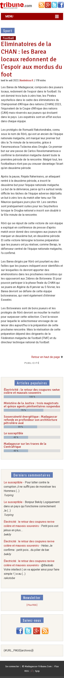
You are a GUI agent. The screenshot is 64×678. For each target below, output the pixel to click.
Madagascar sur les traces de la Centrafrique (25, 445)
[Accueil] (16, 8)
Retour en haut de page (46, 357)
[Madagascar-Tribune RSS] (45, 633)
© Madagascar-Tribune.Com (37, 666)
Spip (37, 671)
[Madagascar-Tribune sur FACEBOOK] (19, 633)
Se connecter (12, 666)
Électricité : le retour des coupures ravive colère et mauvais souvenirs (32, 391)
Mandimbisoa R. (27, 80)
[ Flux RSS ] (32, 605)
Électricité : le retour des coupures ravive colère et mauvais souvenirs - (31, 569)
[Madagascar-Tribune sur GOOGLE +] (36, 633)
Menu (9, 16)
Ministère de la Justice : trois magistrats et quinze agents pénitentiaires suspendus (32, 404)
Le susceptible (13, 433)
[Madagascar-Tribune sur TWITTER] (28, 633)
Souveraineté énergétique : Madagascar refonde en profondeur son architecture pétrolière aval (30, 420)
